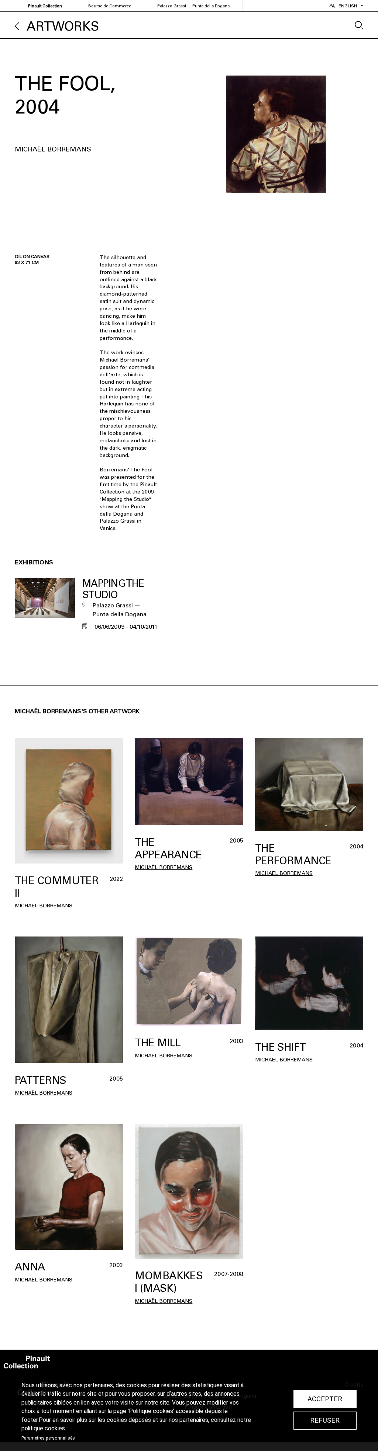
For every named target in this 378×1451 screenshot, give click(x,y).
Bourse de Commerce (109, 6)
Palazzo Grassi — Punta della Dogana (193, 6)
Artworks (63, 26)
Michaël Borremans (53, 149)
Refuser (325, 1420)
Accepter (324, 1399)
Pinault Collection (45, 6)
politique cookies (43, 1428)
